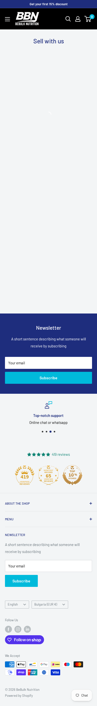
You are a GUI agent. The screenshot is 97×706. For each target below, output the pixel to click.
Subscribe (48, 377)
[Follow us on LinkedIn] (27, 629)
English (13, 604)
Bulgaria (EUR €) (45, 604)
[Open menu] (7, 19)
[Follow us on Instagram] (17, 629)
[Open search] (68, 19)
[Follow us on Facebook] (8, 629)
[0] (88, 19)
